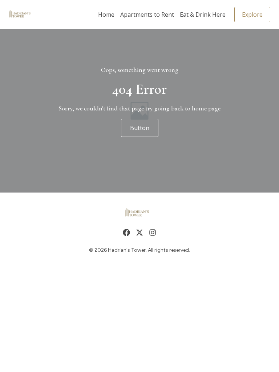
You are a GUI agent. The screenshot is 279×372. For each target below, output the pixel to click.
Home (106, 15)
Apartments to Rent (147, 15)
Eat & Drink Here (203, 15)
